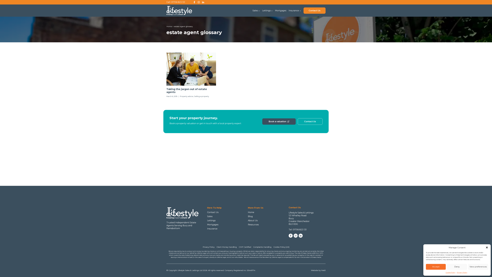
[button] (487, 247)
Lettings (211, 220)
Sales (209, 216)
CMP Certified (245, 247)
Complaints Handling (262, 247)
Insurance (212, 228)
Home (251, 212)
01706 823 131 (178, 2)
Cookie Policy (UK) (281, 247)
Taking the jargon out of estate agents (186, 91)
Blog (250, 216)
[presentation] (191, 69)
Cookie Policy (450, 272)
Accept (435, 266)
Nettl (323, 270)
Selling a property (201, 96)
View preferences (478, 266)
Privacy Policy (462, 272)
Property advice (186, 96)
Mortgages (280, 10)
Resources (253, 224)
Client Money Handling (227, 247)
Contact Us (314, 10)
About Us (253, 220)
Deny (457, 266)
